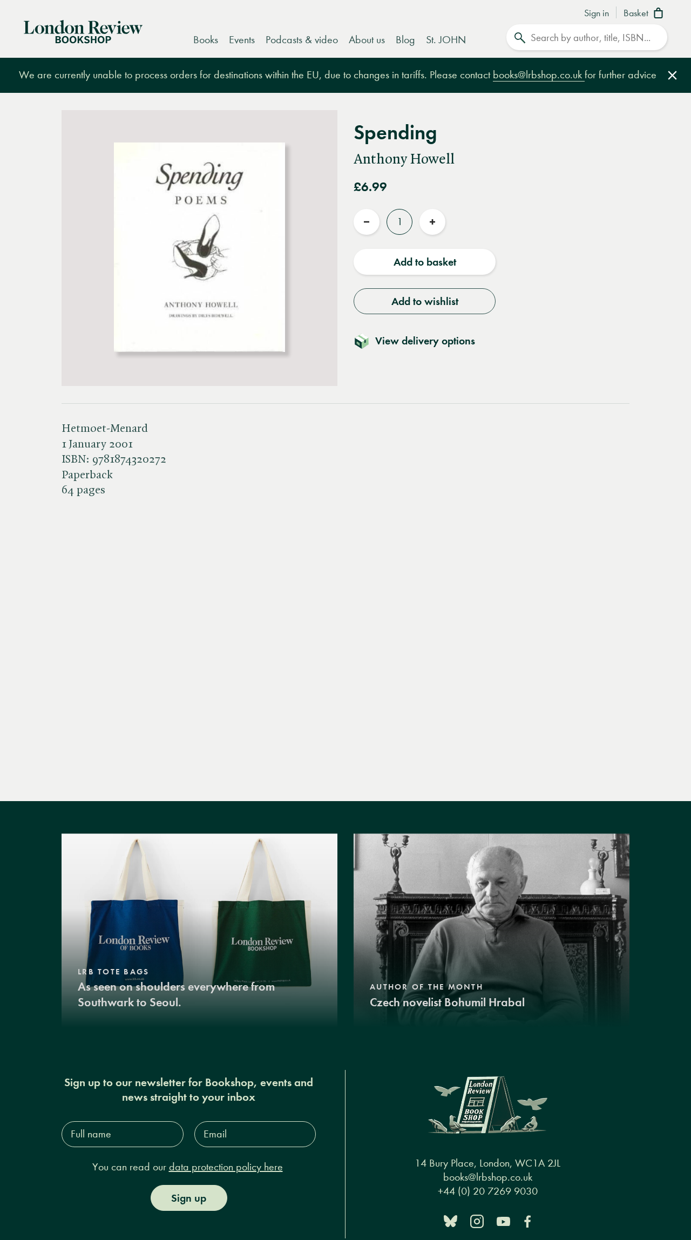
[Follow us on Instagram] (477, 1220)
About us (367, 39)
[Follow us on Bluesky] (450, 1220)
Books (205, 39)
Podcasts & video (302, 39)
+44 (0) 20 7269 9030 (488, 1191)
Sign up (188, 1197)
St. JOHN (446, 39)
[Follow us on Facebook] (527, 1220)
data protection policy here (226, 1167)
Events (242, 39)
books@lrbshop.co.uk (539, 75)
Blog (405, 39)
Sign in (596, 13)
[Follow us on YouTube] (503, 1220)
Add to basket (425, 261)
